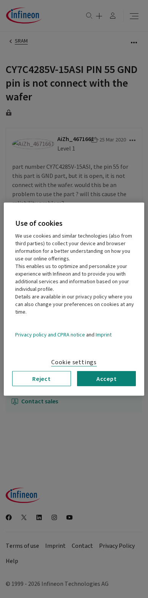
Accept (106, 378)
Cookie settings (74, 362)
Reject (41, 378)
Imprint (104, 334)
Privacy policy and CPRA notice (50, 334)
